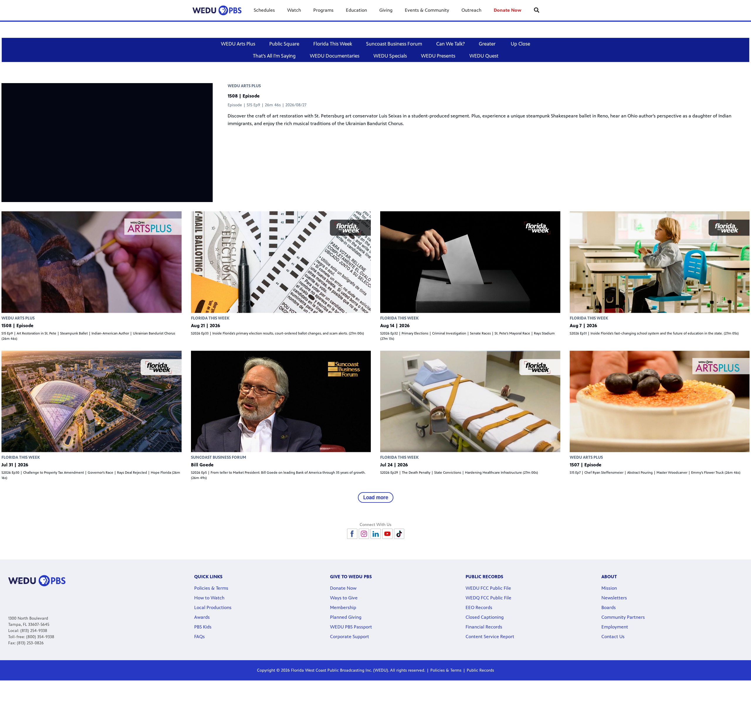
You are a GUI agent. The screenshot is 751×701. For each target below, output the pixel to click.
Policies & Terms (211, 588)
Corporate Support (349, 636)
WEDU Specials (390, 56)
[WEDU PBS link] (217, 10)
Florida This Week (332, 44)
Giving (386, 10)
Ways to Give (344, 598)
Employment (614, 627)
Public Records (480, 670)
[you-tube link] (387, 534)
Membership (343, 607)
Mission (609, 588)
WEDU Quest (483, 56)
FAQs (199, 636)
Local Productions (212, 607)
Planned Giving (345, 617)
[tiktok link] (399, 534)
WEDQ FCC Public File (488, 598)
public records (484, 576)
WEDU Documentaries (334, 56)
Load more (375, 497)
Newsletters (614, 598)
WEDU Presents (438, 56)
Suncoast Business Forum (394, 44)
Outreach (471, 10)
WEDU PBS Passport (351, 627)
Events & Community (427, 10)
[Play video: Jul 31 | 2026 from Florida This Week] (91, 401)
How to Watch (209, 598)
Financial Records (484, 627)
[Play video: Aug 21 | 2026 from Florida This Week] (281, 262)
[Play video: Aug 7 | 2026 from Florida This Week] (660, 262)
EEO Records (479, 607)
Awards (202, 617)
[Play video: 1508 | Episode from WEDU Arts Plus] (91, 262)
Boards (608, 607)
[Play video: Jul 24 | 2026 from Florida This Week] (470, 401)
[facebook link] (352, 534)
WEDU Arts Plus (238, 44)
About (609, 576)
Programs (323, 10)
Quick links (208, 576)
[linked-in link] (376, 534)
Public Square (284, 44)
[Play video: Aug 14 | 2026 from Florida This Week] (470, 262)
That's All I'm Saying (274, 56)
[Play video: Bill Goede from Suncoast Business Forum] (281, 401)
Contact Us (613, 636)
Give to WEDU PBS (351, 576)
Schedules (264, 10)
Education (356, 10)
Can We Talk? (450, 44)
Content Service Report (490, 636)
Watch (294, 10)
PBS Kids (203, 627)
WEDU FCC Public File (488, 588)
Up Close (520, 44)
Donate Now (507, 10)
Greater (488, 44)
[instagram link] (364, 534)
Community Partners (623, 617)
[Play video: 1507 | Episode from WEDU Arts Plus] (660, 401)
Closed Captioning (485, 617)
